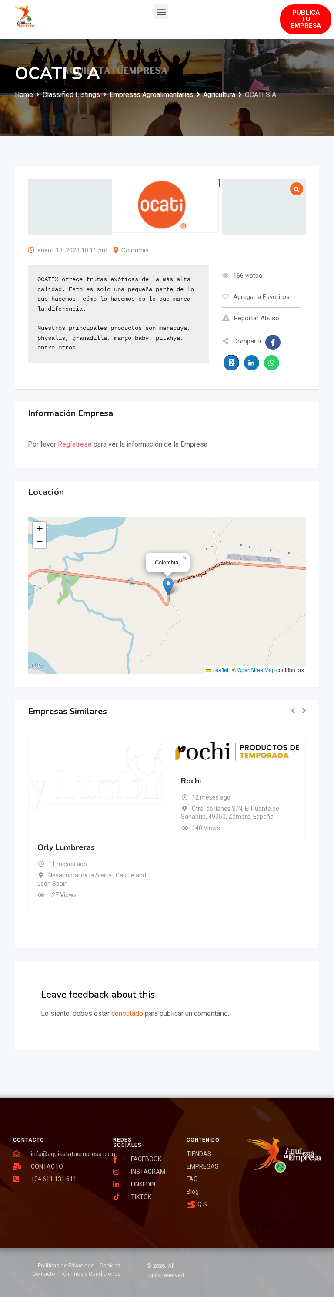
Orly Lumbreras (66, 847)
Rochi (191, 781)
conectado (127, 1013)
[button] (161, 11)
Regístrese (75, 444)
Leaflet (219, 669)
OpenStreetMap (256, 669)
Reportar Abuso (256, 318)
